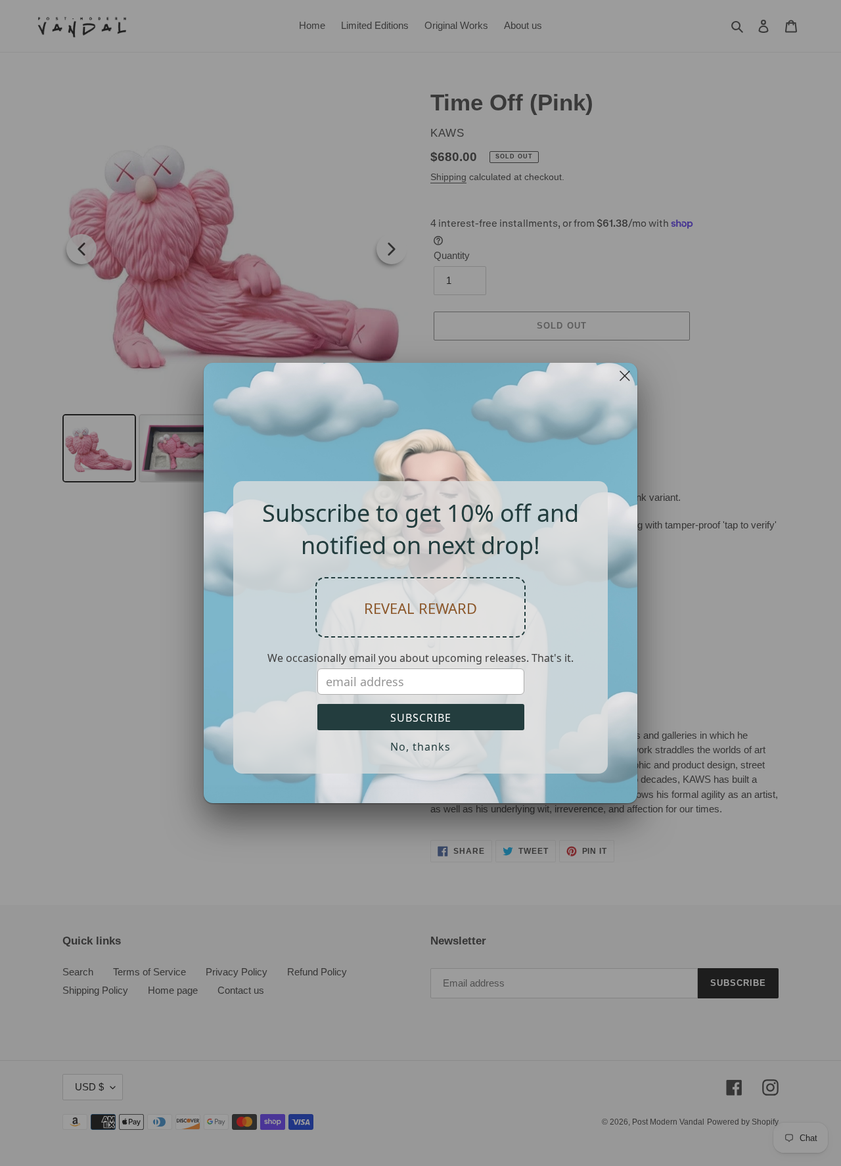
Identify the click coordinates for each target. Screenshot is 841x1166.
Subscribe (420, 718)
